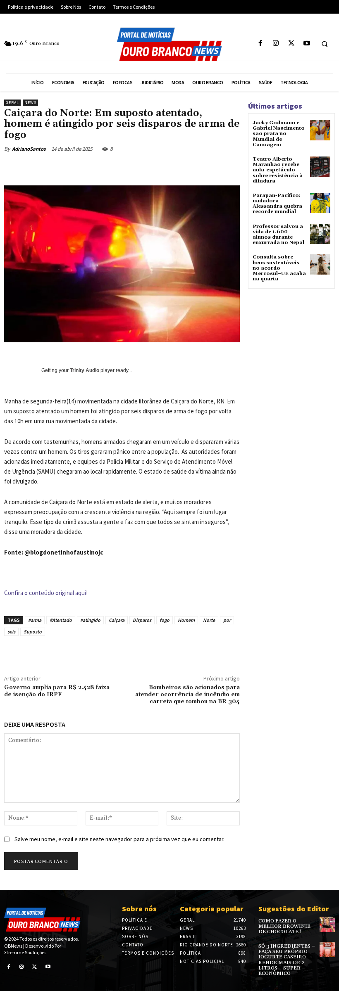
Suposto (33, 631)
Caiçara (116, 620)
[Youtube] (306, 43)
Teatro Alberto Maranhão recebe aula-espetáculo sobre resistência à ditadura (278, 170)
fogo (165, 620)
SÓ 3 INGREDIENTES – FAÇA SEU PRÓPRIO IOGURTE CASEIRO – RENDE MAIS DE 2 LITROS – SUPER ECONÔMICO (286, 960)
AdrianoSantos (29, 148)
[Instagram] (276, 43)
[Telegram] (200, 168)
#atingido (90, 620)
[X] (291, 43)
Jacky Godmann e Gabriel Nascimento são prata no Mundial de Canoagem (279, 134)
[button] (324, 43)
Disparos (142, 620)
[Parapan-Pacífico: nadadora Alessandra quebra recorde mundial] (320, 203)
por (227, 620)
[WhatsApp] (143, 168)
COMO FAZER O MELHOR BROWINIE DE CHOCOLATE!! (284, 926)
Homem (186, 620)
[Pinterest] (124, 168)
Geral (12, 102)
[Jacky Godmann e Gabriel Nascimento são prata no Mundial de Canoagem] (320, 130)
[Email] (162, 168)
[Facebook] (260, 43)
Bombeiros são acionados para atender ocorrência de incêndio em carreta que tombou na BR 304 (187, 694)
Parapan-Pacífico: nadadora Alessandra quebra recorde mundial (277, 203)
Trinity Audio (84, 370)
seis (11, 631)
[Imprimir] (181, 168)
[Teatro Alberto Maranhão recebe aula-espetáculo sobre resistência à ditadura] (320, 166)
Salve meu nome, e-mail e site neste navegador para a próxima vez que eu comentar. (119, 839)
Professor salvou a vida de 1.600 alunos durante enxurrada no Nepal (278, 234)
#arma (34, 620)
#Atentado (61, 620)
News (30, 102)
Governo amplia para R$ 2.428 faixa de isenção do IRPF (57, 691)
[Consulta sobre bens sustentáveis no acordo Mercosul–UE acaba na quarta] (320, 264)
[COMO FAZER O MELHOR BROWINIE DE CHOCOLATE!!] (327, 924)
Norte (209, 620)
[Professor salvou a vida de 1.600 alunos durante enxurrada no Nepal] (320, 234)
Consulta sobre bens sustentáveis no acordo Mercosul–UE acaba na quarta (279, 268)
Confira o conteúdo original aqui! (46, 593)
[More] (219, 168)
